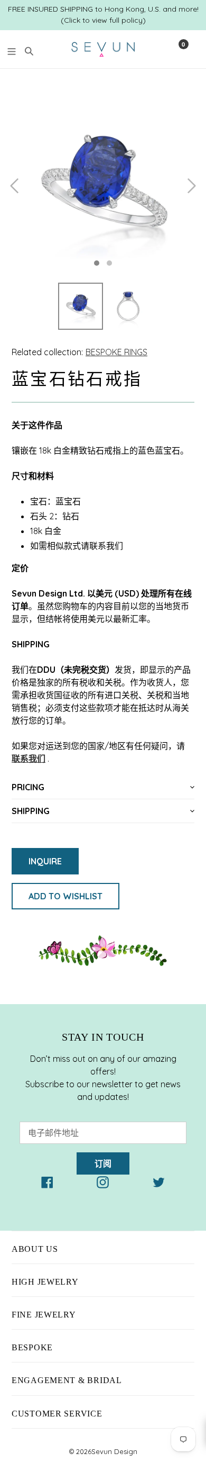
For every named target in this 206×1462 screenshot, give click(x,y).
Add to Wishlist (65, 896)
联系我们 (28, 758)
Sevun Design (114, 1451)
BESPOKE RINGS (116, 352)
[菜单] (11, 50)
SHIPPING (31, 811)
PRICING (28, 787)
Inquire (45, 861)
